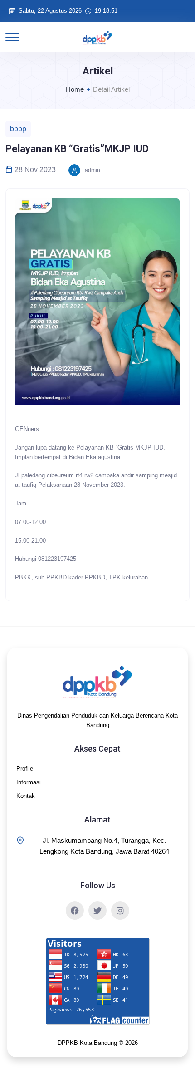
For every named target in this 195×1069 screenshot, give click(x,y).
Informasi (28, 782)
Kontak (25, 795)
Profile (24, 768)
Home (75, 89)
